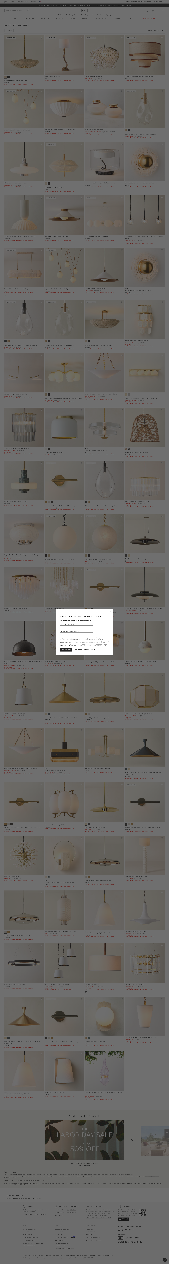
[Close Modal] (110, 611)
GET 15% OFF (66, 650)
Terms (83, 644)
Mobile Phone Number (69, 631)
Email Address (67, 624)
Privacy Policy (99, 644)
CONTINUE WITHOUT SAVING (85, 650)
